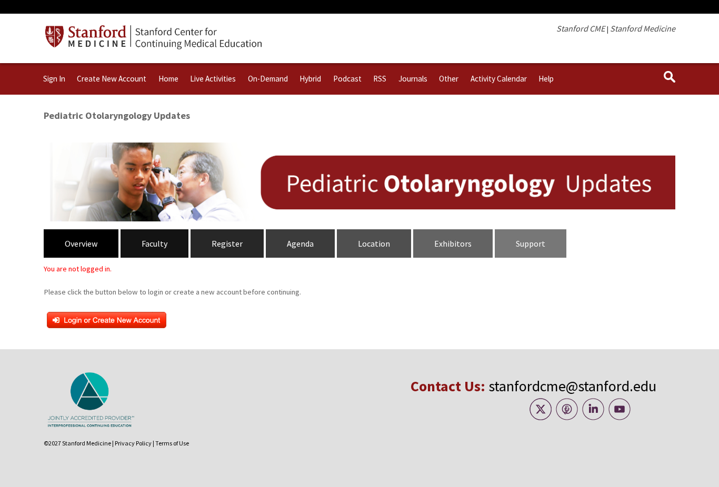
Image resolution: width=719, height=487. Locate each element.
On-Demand (268, 79)
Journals (412, 79)
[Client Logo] (155, 47)
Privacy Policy (133, 443)
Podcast (347, 79)
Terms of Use (172, 443)
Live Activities (213, 79)
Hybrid (310, 79)
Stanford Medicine (642, 28)
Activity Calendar (499, 79)
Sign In (54, 79)
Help (546, 79)
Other (448, 79)
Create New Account (111, 79)
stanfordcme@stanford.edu (572, 386)
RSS (379, 79)
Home (168, 79)
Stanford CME (580, 28)
